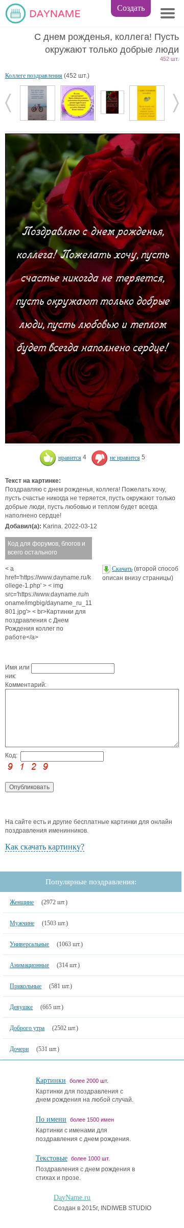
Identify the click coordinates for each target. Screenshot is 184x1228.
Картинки (51, 1080)
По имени (51, 1119)
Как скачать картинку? (44, 846)
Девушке (21, 1007)
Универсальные (29, 944)
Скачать (122, 568)
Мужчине (22, 923)
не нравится (125, 457)
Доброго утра (27, 1028)
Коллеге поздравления (33, 75)
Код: (11, 755)
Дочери (19, 1049)
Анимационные (29, 965)
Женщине (22, 902)
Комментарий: (18, 684)
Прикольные (25, 986)
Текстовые (51, 1158)
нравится (69, 457)
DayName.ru (72, 1197)
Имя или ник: (17, 672)
